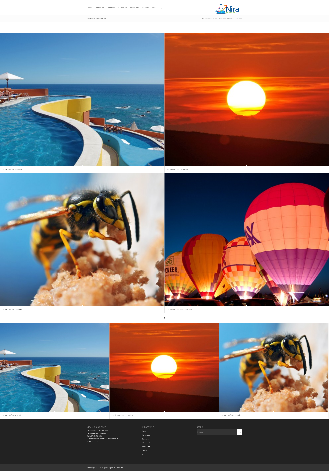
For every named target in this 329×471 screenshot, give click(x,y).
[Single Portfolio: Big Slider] (82, 239)
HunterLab (146, 435)
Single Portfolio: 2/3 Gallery (177, 169)
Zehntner (145, 439)
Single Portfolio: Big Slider (12, 309)
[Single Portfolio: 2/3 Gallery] (246, 99)
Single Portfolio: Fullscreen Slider (180, 309)
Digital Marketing (114, 468)
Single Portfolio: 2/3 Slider (12, 169)
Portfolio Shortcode (96, 18)
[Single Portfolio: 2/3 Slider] (82, 99)
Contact (145, 450)
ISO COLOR (146, 443)
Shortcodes (222, 19)
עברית (144, 454)
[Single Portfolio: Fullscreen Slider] (246, 239)
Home (215, 19)
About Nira (146, 447)
